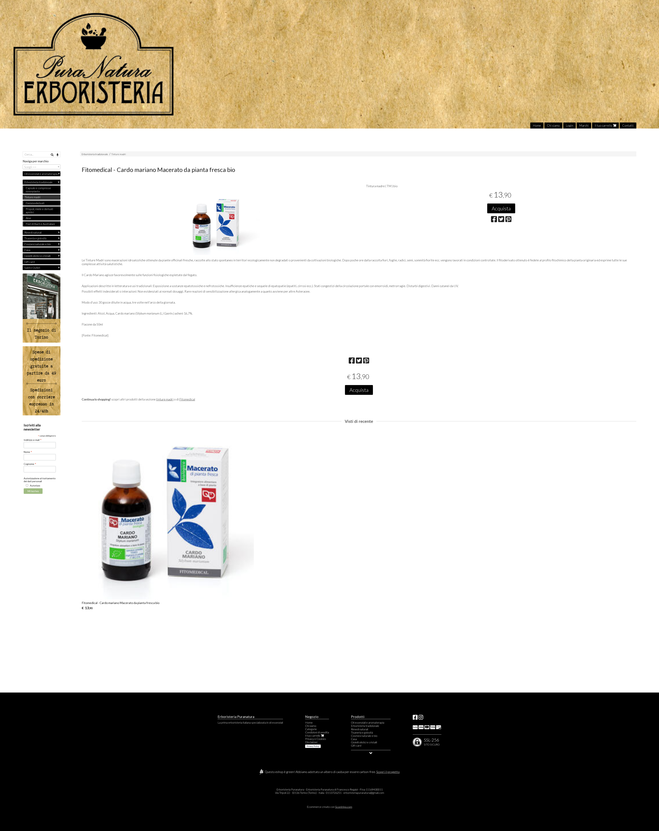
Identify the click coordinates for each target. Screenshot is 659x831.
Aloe (28, 218)
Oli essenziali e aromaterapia (41, 173)
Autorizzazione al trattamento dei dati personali (40, 480)
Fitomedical (187, 399)
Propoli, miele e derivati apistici (39, 210)
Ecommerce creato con (329, 806)
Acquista (501, 208)
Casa (27, 250)
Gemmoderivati (35, 203)
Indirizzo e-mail (33, 439)
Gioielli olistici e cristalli (37, 255)
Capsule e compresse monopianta (38, 189)
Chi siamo (553, 125)
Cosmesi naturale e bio (37, 244)
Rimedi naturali (33, 232)
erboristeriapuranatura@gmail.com (363, 792)
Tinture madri (118, 154)
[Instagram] (420, 718)
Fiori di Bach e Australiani (40, 223)
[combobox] (41, 166)
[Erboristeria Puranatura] (329, 64)
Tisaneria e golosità (35, 238)
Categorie (311, 729)
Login (569, 125)
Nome (28, 452)
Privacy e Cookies (315, 738)
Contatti (628, 125)
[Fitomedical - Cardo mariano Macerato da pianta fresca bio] (217, 223)
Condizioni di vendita (317, 732)
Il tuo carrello (604, 125)
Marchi (584, 125)
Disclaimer (311, 742)
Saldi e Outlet (32, 267)
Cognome (30, 464)
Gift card (29, 261)
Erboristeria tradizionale (95, 154)
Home (537, 125)
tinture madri (165, 399)
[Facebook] (415, 718)
